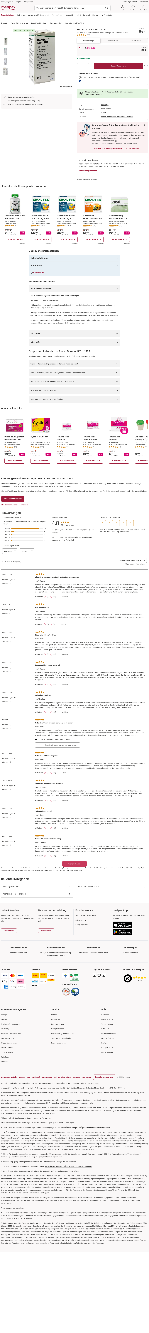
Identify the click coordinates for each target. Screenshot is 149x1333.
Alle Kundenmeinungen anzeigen (14, 505)
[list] (5, 57)
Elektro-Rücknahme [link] (62, 1077)
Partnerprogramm (58, 1043)
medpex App (28, 2)
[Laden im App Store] (129, 925)
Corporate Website (9, 1077)
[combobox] (72, 8)
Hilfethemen (144, 2)
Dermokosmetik (7, 1038)
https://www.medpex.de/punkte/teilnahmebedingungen (68, 1166)
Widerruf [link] (36, 1077)
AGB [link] (28, 1077)
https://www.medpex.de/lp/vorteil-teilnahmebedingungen (85, 1127)
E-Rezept (105, 1015)
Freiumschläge (107, 1019)
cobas (103, 112)
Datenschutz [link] (47, 1077)
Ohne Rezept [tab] (88, 41)
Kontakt (54, 1015)
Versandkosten (107, 1024)
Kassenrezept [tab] (112, 40)
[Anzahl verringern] (79, 66)
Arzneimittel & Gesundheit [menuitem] (38, 15)
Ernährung (5, 1029)
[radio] (80, 48)
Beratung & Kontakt (130, 2)
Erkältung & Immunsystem (11, 1024)
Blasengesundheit (56, 23)
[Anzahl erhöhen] (87, 66)
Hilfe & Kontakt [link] (81, 920)
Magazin (19, 2)
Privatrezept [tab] (136, 40)
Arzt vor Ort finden (132, 148)
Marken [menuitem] (95, 15)
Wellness (4, 1062)
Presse (22, 1077)
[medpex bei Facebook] (94, 975)
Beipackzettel (38, 273)
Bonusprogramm (58, 1024)
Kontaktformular (81, 925)
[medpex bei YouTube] (104, 975)
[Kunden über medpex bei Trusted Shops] (135, 978)
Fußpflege (5, 1057)
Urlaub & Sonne (7, 1047)
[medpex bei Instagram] (99, 975)
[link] (66, 992)
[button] (108, 148)
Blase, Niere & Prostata (38, 23)
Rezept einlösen (57, 1029)
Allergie (4, 1015)
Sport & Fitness (7, 1052)
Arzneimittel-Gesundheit (19, 23)
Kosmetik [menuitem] (69, 15)
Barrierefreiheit (107, 1052)
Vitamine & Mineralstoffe (11, 1033)
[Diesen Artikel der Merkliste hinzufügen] (146, 66)
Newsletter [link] (55, 1019)
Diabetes (4, 1019)
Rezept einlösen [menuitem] (7, 15)
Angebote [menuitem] (108, 15)
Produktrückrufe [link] (107, 1038)
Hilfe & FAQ (105, 1029)
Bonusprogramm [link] (7, 2)
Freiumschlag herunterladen (62, 1033)
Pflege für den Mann (9, 1043)
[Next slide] (144, 440)
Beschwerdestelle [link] (108, 1033)
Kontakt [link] (104, 1043)
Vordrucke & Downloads (61, 1038)
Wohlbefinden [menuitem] (57, 15)
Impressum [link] (86, 1077)
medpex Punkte (107, 1047)
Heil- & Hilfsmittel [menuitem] (83, 15)
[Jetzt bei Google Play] (129, 932)
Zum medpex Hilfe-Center (86, 915)
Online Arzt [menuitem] (21, 15)
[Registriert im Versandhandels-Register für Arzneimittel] (74, 977)
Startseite (4, 23)
